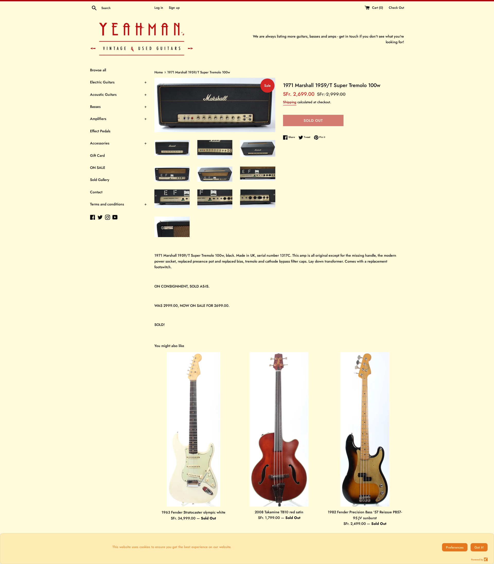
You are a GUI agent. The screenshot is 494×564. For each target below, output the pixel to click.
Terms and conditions (118, 204)
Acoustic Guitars (118, 94)
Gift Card (97, 155)
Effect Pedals (100, 131)
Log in (158, 7)
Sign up (174, 7)
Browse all (98, 70)
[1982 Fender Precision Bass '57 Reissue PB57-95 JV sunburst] (364, 429)
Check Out (396, 7)
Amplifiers (118, 118)
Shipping (289, 102)
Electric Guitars (118, 82)
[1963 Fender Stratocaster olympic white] (193, 429)
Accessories (118, 143)
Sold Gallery (99, 179)
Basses (118, 106)
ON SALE (97, 167)
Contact (96, 192)
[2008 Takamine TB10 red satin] (279, 429)
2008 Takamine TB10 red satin (279, 512)
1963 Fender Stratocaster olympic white (193, 512)
